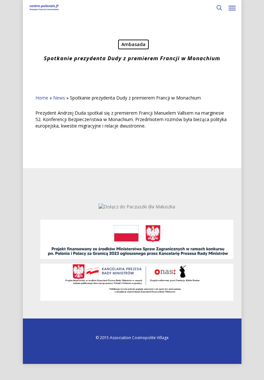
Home (41, 98)
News (59, 98)
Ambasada (133, 44)
